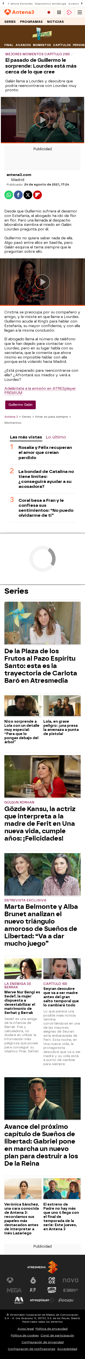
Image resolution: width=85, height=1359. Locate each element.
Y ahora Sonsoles (20, 3)
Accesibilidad (67, 1349)
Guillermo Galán (20, 405)
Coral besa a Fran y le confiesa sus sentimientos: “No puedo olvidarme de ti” (46, 508)
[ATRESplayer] (69, 12)
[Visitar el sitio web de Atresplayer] (42, 1300)
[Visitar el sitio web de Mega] (14, 1290)
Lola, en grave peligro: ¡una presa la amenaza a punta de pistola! (61, 727)
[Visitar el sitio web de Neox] (52, 1280)
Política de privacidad (52, 1328)
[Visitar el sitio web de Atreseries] (33, 1290)
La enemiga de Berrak (17, 985)
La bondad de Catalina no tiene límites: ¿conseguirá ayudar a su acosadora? (46, 479)
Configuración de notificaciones (31, 1349)
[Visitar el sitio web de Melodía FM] (19, 1300)
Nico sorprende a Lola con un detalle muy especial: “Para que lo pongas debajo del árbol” (21, 731)
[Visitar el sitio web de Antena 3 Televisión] (14, 1280)
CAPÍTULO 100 (55, 984)
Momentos (42, 45)
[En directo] (49, 12)
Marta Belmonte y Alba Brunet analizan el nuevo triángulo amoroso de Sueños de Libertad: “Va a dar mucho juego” (41, 925)
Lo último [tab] (56, 437)
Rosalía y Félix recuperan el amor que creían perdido (45, 452)
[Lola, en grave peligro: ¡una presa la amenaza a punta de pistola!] (62, 706)
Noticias (55, 22)
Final (8, 45)
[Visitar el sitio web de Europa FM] (70, 1290)
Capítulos (62, 45)
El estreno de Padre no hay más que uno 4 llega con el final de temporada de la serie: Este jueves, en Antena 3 (61, 1216)
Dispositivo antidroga (50, 3)
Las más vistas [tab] (26, 437)
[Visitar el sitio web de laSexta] (33, 1280)
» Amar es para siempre (50, 416)
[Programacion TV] (59, 12)
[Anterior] (3, 3)
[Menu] (80, 12)
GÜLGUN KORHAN (19, 802)
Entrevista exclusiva (25, 900)
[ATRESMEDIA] (42, 1267)
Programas (31, 22)
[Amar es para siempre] (43, 39)
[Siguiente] (81, 3)
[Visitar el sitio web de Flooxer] (66, 1300)
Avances (23, 45)
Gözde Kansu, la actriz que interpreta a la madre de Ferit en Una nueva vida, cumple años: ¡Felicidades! (39, 823)
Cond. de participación (57, 1335)
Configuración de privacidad (43, 1342)
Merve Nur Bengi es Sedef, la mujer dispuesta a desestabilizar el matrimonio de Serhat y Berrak (22, 1002)
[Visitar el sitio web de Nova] (70, 1280)
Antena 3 (11, 416)
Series (10, 22)
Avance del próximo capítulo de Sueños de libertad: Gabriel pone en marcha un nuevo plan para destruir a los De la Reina (41, 1145)
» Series (25, 416)
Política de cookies (25, 1335)
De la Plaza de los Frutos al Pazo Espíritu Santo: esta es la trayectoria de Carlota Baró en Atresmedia (40, 665)
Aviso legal (25, 1328)
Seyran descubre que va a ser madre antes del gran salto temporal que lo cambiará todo (61, 997)
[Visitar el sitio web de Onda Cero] (52, 1290)
